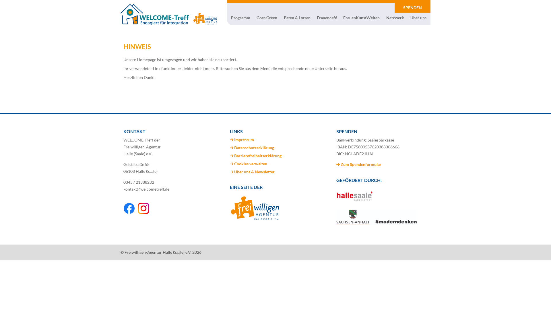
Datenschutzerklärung (254, 147)
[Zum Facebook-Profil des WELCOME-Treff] (129, 212)
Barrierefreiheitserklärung (258, 155)
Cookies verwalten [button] (250, 163)
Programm (240, 18)
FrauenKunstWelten (361, 18)
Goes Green (267, 18)
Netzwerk (395, 18)
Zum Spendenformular (360, 164)
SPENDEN (412, 7)
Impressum (244, 139)
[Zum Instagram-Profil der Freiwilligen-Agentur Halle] (143, 212)
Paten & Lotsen (297, 18)
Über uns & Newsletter (254, 171)
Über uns (418, 18)
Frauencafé (327, 18)
